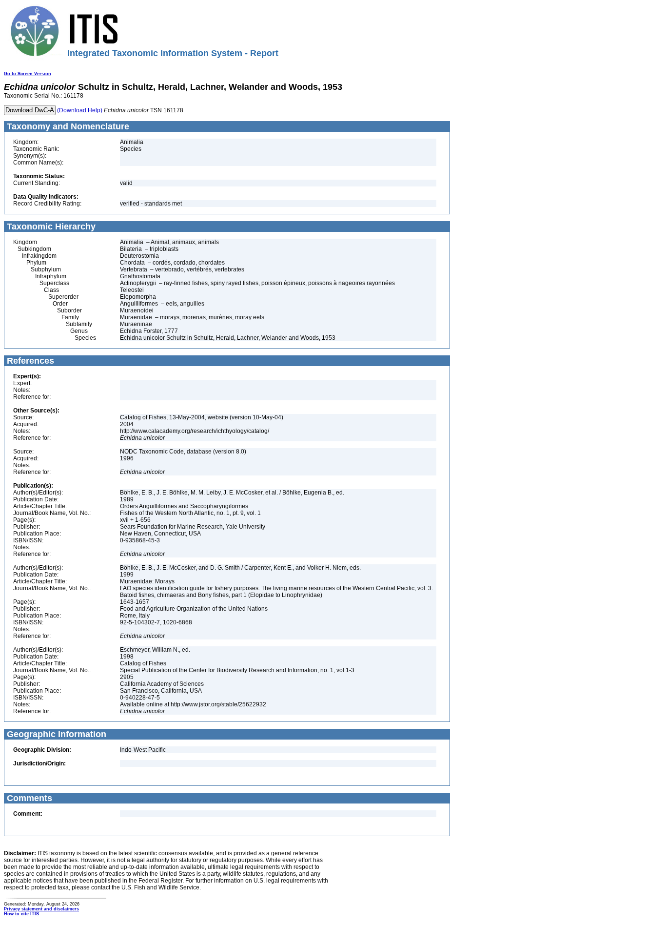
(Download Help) (79, 110)
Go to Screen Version (27, 73)
